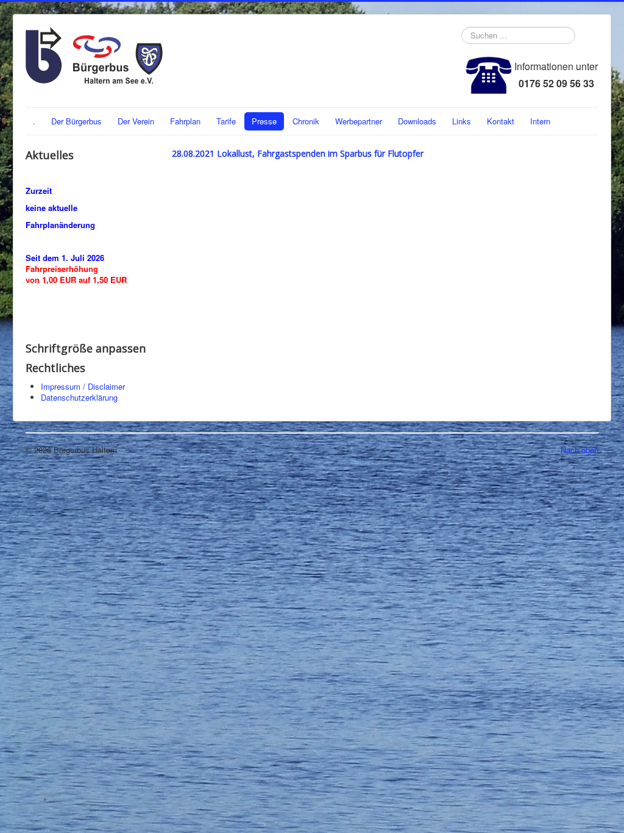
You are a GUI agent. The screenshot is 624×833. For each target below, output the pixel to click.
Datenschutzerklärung (79, 397)
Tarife (226, 121)
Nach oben (579, 450)
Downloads (417, 121)
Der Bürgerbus (76, 121)
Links (461, 121)
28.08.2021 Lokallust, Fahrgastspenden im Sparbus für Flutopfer (298, 153)
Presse (264, 121)
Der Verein (136, 121)
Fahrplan (185, 121)
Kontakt (500, 121)
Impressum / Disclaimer (83, 386)
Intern (540, 121)
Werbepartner (358, 121)
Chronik (305, 121)
